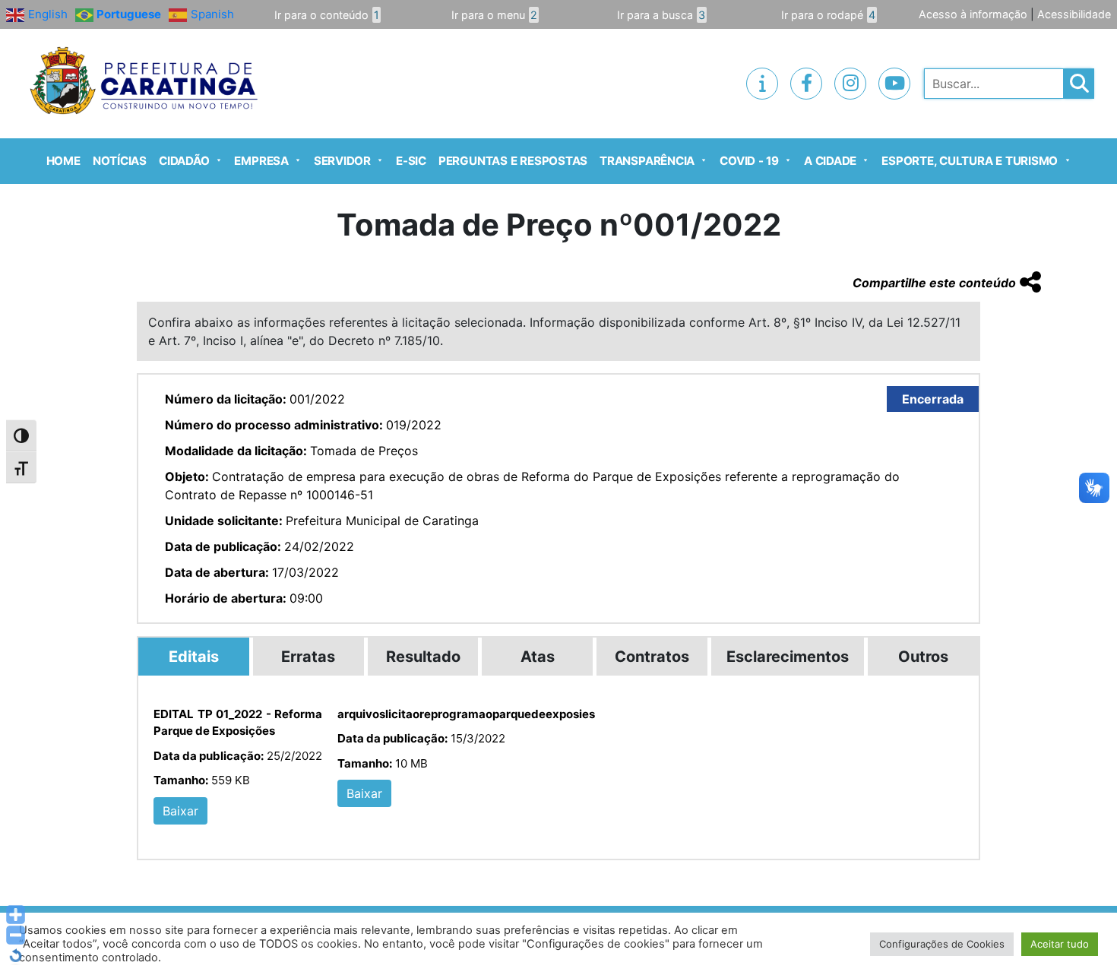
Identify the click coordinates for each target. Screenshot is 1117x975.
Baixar (180, 810)
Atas (538, 656)
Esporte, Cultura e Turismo (969, 161)
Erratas (308, 656)
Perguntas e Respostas (512, 161)
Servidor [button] (342, 161)
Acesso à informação (973, 14)
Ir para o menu (494, 14)
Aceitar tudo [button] (1059, 944)
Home (63, 161)
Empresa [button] (261, 161)
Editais (194, 656)
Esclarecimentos (787, 656)
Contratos (652, 656)
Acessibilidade (1074, 14)
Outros (923, 656)
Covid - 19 (749, 161)
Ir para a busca (661, 14)
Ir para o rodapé (828, 14)
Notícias (120, 161)
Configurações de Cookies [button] (942, 944)
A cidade (830, 161)
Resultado (423, 656)
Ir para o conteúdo (326, 14)
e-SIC (411, 161)
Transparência (647, 161)
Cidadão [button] (184, 161)
